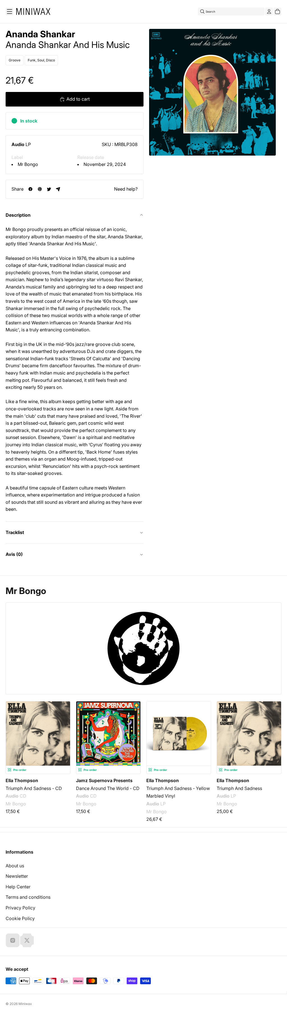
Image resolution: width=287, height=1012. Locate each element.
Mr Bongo (28, 164)
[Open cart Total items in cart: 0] (277, 11)
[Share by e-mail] (58, 189)
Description (18, 215)
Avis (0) (14, 554)
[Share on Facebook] (30, 189)
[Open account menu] (269, 11)
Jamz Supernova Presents (104, 780)
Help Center (18, 886)
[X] (27, 940)
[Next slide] (273, 732)
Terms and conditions (28, 897)
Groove (14, 60)
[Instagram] (13, 940)
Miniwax (25, 1004)
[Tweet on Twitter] (49, 189)
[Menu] (9, 11)
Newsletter (17, 876)
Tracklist (15, 532)
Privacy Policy (20, 908)
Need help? (126, 189)
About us (15, 865)
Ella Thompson (22, 780)
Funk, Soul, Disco (41, 60)
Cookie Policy (20, 918)
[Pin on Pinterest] (39, 189)
